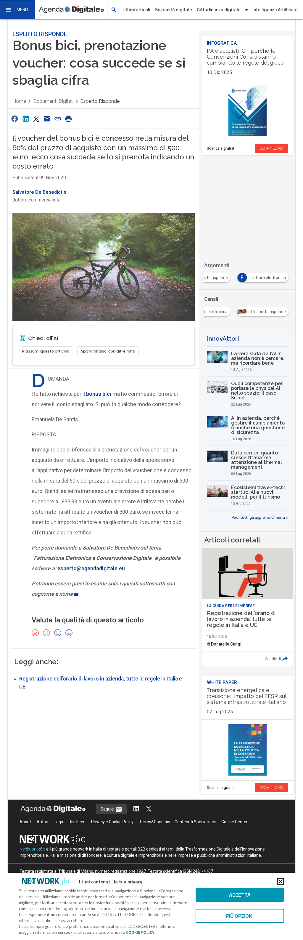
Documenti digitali (53, 101)
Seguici (108, 809)
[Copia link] (57, 118)
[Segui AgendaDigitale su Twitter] (148, 809)
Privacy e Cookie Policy (112, 821)
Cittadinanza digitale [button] (219, 9)
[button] (18, 9)
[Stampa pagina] (68, 118)
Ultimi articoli (136, 9)
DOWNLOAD (271, 148)
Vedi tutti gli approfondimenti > (260, 517)
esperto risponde (100, 101)
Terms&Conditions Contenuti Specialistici (177, 821)
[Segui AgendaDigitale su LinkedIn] (136, 809)
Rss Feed (77, 821)
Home (19, 101)
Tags (58, 821)
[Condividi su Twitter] (36, 118)
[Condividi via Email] (47, 118)
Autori (42, 821)
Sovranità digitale (173, 9)
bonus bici (98, 394)
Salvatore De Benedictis (39, 192)
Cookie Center (234, 821)
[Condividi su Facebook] (15, 118)
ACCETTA (240, 895)
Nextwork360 (32, 849)
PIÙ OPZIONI (240, 916)
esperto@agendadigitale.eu (91, 568)
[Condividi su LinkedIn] (25, 118)
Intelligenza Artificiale (274, 9)
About (25, 821)
